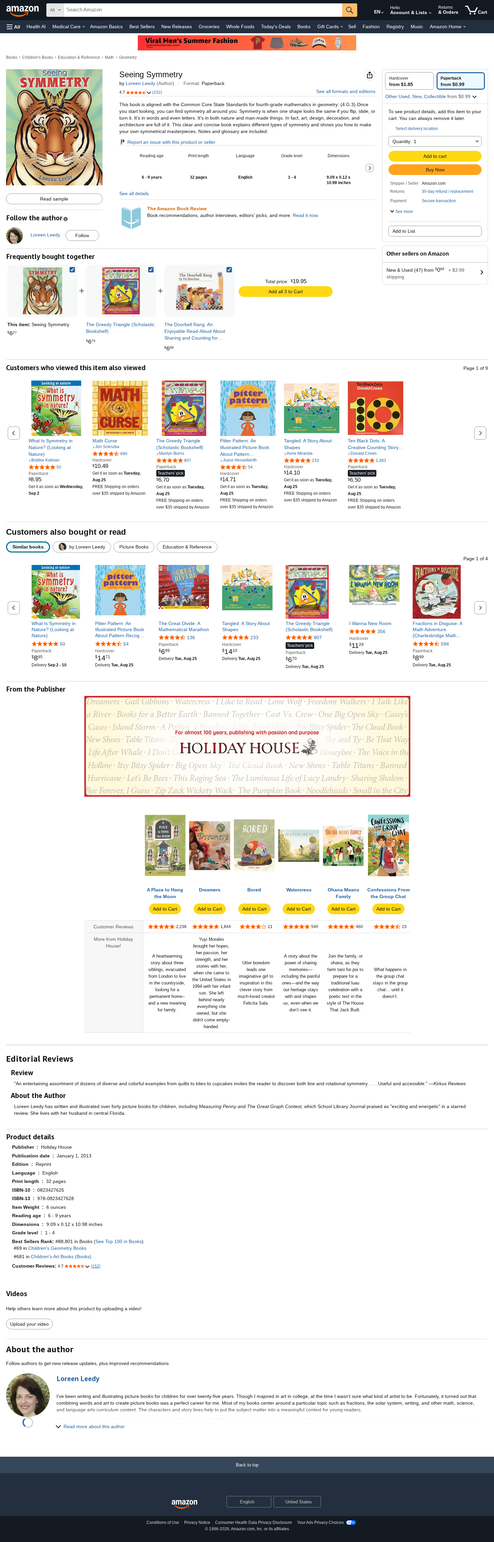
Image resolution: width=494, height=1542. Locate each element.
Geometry (128, 57)
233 (254, 637)
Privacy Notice (197, 1522)
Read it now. (306, 215)
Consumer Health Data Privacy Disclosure (253, 1522)
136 (191, 637)
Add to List (404, 231)
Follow (82, 235)
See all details (134, 193)
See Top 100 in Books (118, 1241)
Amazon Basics (106, 26)
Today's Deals (276, 26)
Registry (395, 26)
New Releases (176, 26)
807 (318, 637)
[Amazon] (23, 10)
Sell (352, 26)
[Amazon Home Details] (464, 27)
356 (381, 631)
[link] (121, 290)
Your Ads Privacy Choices (320, 1522)
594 (445, 644)
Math (109, 57)
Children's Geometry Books (57, 1248)
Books (304, 26)
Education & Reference (79, 57)
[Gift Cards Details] (341, 27)
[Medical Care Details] (83, 27)
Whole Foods (240, 26)
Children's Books (37, 57)
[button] (13, 26)
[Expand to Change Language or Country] (382, 12)
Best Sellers (142, 26)
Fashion (371, 26)
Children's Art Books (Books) (61, 1256)
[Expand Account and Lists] (430, 13)
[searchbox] (203, 10)
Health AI (36, 26)
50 (62, 644)
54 (126, 644)
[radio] (409, 81)
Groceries (209, 26)
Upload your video (29, 1324)
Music (417, 26)
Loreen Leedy (140, 83)
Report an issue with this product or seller (171, 142)
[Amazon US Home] (184, 1504)
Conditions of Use (163, 1522)
